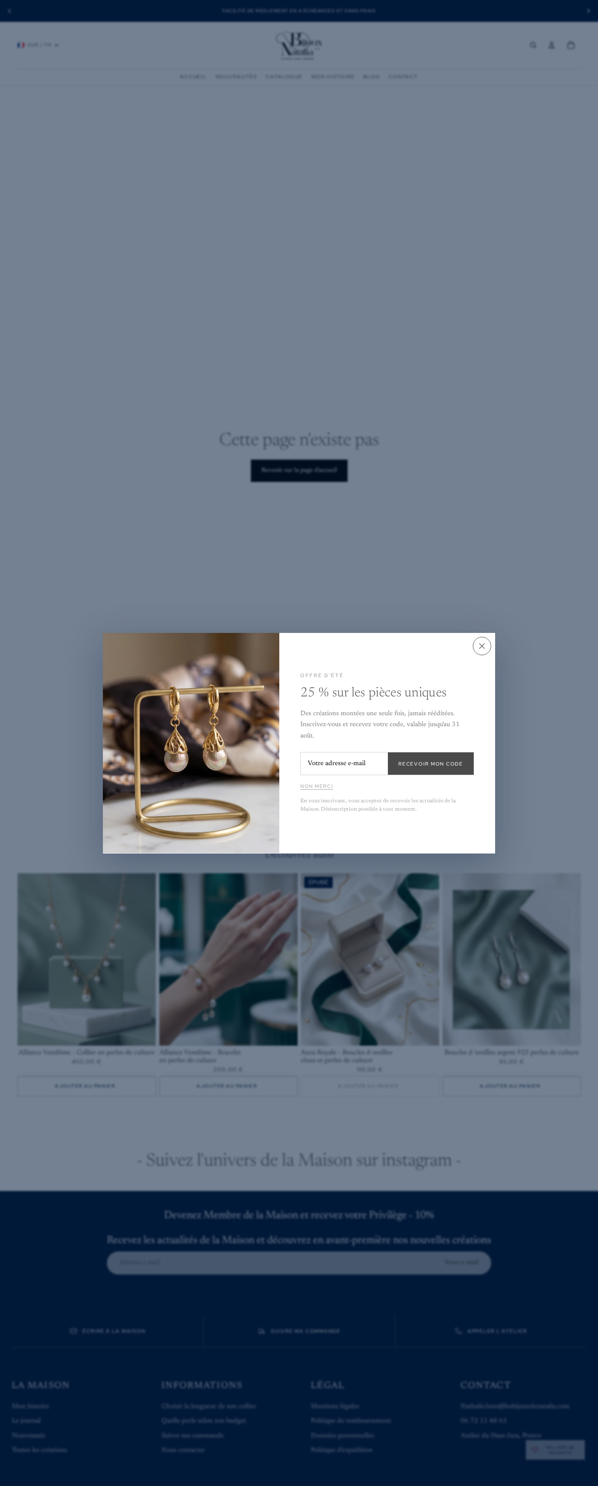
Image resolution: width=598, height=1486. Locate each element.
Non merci (316, 786)
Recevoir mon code (430, 763)
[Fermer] (482, 646)
